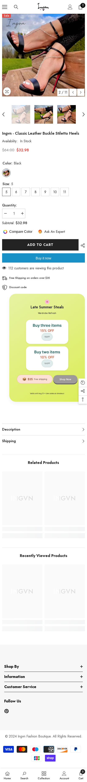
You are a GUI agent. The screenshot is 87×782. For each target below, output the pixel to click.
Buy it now (43, 258)
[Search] (16, 6)
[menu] (4, 6)
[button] (73, 92)
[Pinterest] (6, 711)
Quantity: (9, 205)
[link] (22, 529)
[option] (43, 55)
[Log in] (70, 7)
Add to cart (40, 244)
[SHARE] (82, 245)
